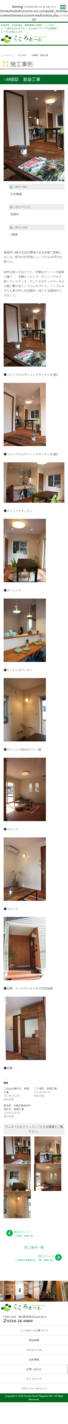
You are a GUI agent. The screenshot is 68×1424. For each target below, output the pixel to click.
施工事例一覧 (34, 1247)
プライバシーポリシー (34, 1388)
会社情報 (34, 1359)
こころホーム (7, 55)
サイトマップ (34, 1378)
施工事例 (22, 55)
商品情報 (34, 1340)
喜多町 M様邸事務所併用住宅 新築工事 (17, 1107)
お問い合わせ (34, 1369)
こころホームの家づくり (34, 1330)
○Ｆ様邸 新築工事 (45, 1088)
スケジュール (34, 1349)
